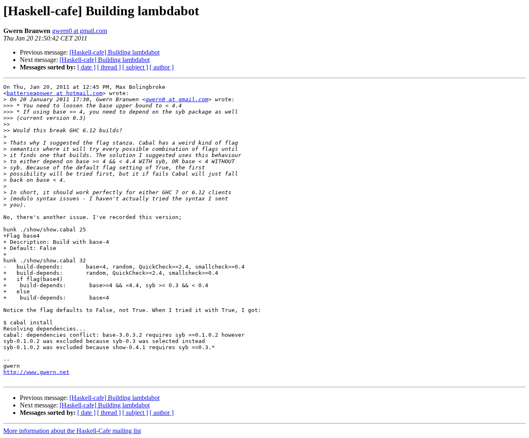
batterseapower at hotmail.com (54, 93)
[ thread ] (109, 67)
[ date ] (86, 67)
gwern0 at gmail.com (79, 30)
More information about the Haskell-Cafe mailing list (72, 430)
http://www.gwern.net (36, 372)
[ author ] (162, 67)
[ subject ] (135, 67)
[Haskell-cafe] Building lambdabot (114, 52)
